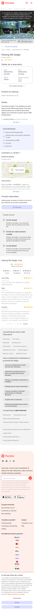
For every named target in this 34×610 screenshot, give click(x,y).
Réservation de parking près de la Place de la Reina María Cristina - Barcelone (15, 373)
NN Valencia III (16, 342)
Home (2, 49)
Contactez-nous (26, 523)
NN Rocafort (7, 346)
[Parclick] (7, 3)
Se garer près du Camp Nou (13, 399)
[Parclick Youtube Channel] (13, 461)
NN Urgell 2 (16, 339)
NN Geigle (26, 49)
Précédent (9, 324)
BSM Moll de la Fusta (9, 350)
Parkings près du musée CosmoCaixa (16, 386)
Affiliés (3, 529)
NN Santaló (6, 339)
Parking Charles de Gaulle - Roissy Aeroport (16, 422)
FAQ (22, 526)
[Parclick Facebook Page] (10, 461)
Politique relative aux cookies (15, 594)
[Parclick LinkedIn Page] (6, 461)
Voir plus (16, 122)
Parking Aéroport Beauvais (11, 440)
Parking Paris (7, 415)
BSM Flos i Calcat (8, 353)
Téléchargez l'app (26, 41)
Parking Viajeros (23, 350)
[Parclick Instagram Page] (2, 461)
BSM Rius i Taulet (21, 353)
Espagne (8, 49)
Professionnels (6, 523)
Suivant (25, 324)
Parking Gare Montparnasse (11, 418)
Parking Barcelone (17, 49)
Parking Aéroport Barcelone (11, 436)
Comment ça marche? (9, 511)
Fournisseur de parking (9, 526)
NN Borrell (6, 342)
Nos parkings (6, 513)
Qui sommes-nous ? (8, 508)
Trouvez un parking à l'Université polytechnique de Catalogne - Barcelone (15, 393)
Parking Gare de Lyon (20, 415)
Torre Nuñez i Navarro (20, 346)
